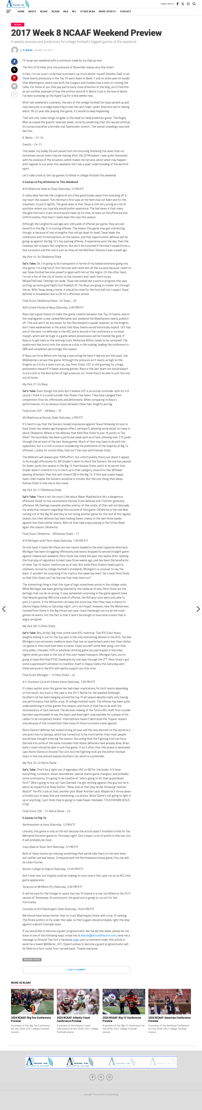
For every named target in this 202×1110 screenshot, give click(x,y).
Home (21, 11)
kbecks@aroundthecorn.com (98, 935)
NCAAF (44, 11)
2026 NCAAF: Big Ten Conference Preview (31, 1019)
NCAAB (55, 11)
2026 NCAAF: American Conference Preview (169, 1019)
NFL (74, 11)
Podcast (125, 11)
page (76, 939)
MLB (65, 11)
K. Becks (28, 50)
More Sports (107, 11)
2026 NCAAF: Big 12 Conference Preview (122, 1019)
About (32, 11)
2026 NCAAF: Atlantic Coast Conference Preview (73, 1019)
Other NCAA (87, 11)
